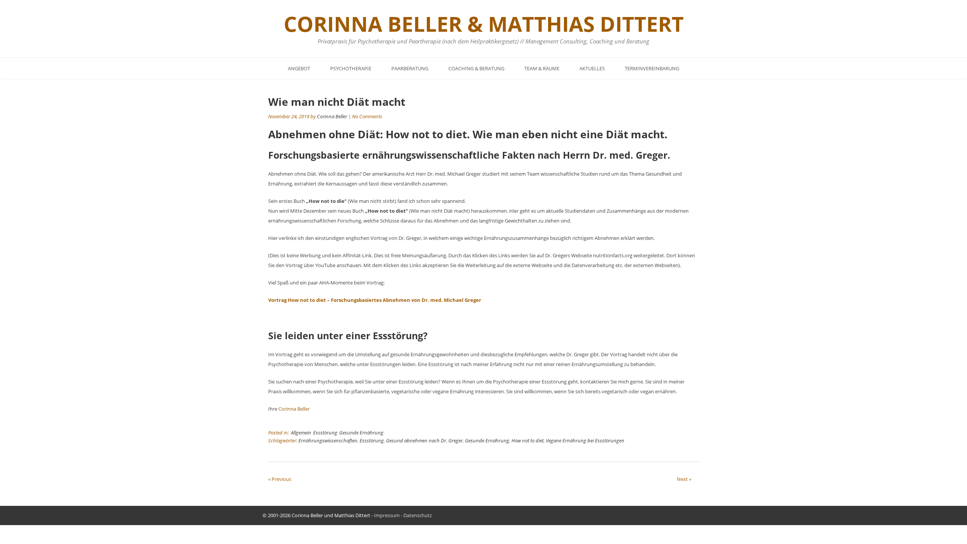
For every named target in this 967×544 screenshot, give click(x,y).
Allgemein (301, 432)
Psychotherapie (350, 68)
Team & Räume (541, 68)
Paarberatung (409, 68)
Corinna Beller (332, 116)
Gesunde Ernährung (361, 432)
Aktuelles (592, 68)
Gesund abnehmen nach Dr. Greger (424, 440)
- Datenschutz (416, 515)
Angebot (299, 68)
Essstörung (325, 432)
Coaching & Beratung (476, 68)
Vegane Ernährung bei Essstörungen (585, 440)
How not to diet (527, 440)
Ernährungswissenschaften (327, 440)
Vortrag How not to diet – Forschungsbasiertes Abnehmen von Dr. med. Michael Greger (374, 300)
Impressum (387, 515)
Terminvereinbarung (652, 68)
